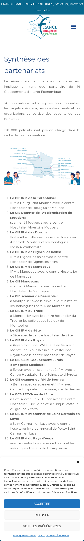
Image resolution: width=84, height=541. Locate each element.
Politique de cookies (24, 535)
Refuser (42, 515)
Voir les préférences (42, 526)
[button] (78, 462)
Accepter (42, 503)
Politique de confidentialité (53, 535)
